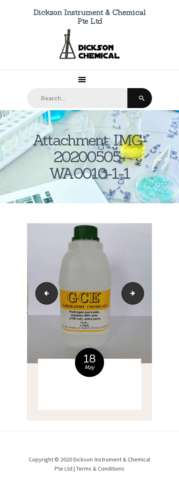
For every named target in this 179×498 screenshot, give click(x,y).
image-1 (44, 293)
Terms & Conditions (100, 468)
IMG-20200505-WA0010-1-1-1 (141, 293)
